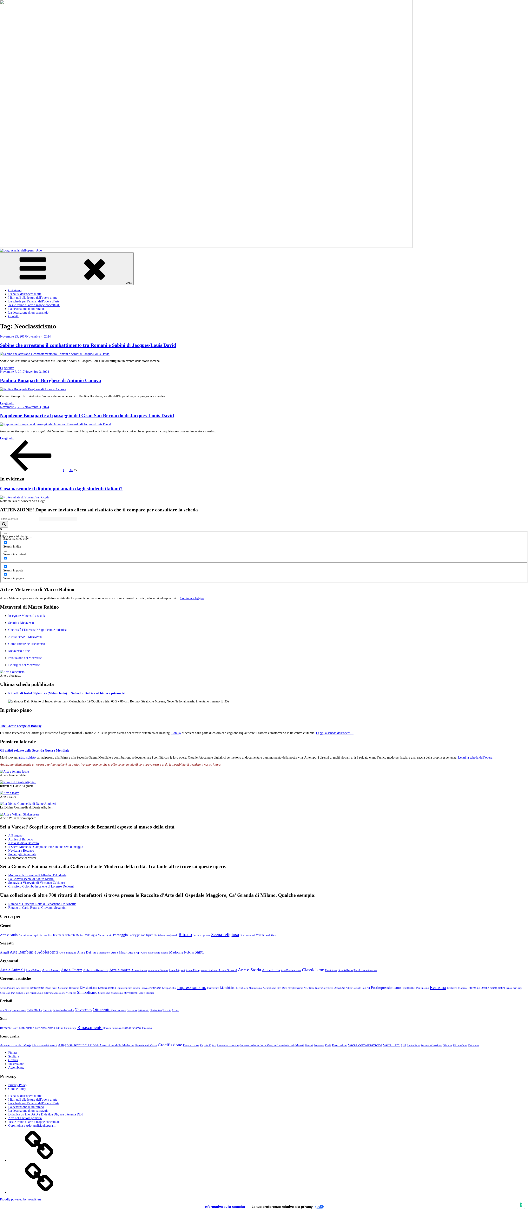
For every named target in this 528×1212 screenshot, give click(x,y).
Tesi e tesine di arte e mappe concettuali (34, 305)
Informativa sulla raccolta (224, 1207)
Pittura (12, 1052)
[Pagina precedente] (31, 470)
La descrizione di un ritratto (26, 308)
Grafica (13, 1060)
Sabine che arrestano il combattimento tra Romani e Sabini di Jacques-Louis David (88, 345)
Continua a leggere (192, 598)
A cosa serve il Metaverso (25, 636)
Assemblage (16, 1067)
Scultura (13, 1056)
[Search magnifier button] (4, 524)
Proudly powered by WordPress (20, 1199)
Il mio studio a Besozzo (23, 843)
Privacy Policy (17, 1085)
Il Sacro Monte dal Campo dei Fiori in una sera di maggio (45, 847)
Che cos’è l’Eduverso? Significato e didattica (37, 629)
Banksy (176, 733)
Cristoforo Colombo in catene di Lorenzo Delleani (41, 886)
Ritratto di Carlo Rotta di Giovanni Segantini (37, 907)
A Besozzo (15, 835)
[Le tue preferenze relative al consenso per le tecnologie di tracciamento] (521, 1205)
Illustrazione (16, 1064)
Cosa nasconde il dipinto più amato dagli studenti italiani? (61, 488)
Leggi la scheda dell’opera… (335, 733)
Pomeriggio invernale (22, 854)
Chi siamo (14, 290)
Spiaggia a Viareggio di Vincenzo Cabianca (36, 882)
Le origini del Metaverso (24, 665)
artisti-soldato (27, 757)
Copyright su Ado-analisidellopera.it (31, 1125)
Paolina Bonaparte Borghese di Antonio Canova (50, 380)
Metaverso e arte (19, 651)
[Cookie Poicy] (39, 1192)
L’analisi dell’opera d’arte (24, 294)
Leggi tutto (7, 368)
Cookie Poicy (17, 1088)
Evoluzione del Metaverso (25, 658)
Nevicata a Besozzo (21, 850)
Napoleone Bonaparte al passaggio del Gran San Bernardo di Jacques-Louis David (87, 415)
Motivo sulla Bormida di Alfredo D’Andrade (37, 875)
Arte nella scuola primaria (25, 1118)
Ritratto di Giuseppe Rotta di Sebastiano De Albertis (42, 904)
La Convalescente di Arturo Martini (31, 879)
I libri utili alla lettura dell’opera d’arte (32, 297)
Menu (128, 282)
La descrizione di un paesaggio (28, 312)
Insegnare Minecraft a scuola (27, 615)
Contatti (13, 316)
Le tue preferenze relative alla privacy (282, 1207)
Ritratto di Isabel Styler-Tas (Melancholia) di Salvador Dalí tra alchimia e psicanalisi (66, 693)
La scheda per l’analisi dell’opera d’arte (33, 301)
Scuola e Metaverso (21, 622)
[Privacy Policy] (39, 1160)
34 (71, 470)
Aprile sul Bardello (20, 839)
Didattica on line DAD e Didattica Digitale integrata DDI (45, 1114)
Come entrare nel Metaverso (26, 644)
